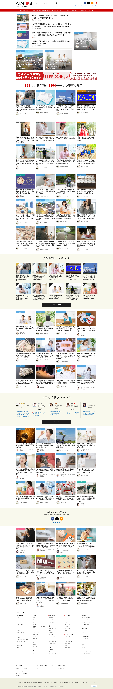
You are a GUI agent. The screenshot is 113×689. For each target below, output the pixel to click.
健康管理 (51, 617)
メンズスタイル (68, 10)
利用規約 (40, 682)
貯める (34, 617)
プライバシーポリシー (47, 682)
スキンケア (67, 619)
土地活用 (18, 635)
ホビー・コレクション (86, 651)
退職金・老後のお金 (37, 632)
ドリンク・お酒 (52, 653)
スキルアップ (68, 639)
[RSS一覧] (92, 3)
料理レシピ (51, 630)
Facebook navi (61, 671)
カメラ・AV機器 (85, 619)
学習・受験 (67, 647)
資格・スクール (68, 641)
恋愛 (82, 630)
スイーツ (51, 651)
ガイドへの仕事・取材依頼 (21, 673)
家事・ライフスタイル (53, 628)
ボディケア (67, 624)
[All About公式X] (88, 3)
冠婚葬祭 (51, 632)
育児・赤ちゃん (52, 641)
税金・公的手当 (36, 634)
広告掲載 (35, 682)
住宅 (27, 10)
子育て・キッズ (52, 643)
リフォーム (19, 622)
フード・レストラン (53, 649)
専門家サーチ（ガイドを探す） (22, 668)
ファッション (81, 10)
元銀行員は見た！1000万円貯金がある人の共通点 (73, 413)
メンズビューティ (85, 641)
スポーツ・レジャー (86, 653)
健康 (34, 10)
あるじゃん (35, 638)
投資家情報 (29, 682)
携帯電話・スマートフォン (87, 622)
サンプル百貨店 (61, 668)
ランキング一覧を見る (56, 304)
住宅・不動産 (20, 615)
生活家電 (51, 634)
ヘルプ (94, 682)
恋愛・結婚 (53, 10)
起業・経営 (67, 643)
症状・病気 (51, 619)
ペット (83, 655)
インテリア (19, 626)
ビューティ (38, 10)
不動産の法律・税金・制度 (22, 639)
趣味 (76, 10)
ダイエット (67, 628)
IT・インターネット (86, 624)
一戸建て (18, 617)
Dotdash (94, 686)
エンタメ (83, 647)
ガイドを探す (94, 5)
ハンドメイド (52, 636)
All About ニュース (40, 668)
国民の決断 (18, 675)
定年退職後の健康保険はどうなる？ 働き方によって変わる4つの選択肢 (56, 413)
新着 (24, 10)
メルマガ (80, 5)
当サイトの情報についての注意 (78, 682)
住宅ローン (35, 624)
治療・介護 (51, 622)
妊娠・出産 (51, 639)
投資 (34, 619)
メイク (66, 617)
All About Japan (40, 671)
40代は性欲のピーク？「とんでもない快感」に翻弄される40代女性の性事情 (89, 413)
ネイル (66, 626)
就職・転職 (67, 636)
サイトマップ (73, 5)
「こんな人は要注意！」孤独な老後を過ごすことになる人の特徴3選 (39, 414)
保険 (34, 622)
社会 (66, 645)
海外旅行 (35, 644)
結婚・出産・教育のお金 (38, 629)
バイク (34, 655)
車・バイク (91, 10)
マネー (30, 10)
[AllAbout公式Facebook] (85, 3)
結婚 (82, 632)
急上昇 (20, 10)
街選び (18, 630)
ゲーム (83, 649)
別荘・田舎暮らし (20, 632)
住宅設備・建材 (20, 624)
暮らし (48, 10)
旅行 (73, 10)
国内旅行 (35, 646)
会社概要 (19, 682)
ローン (34, 636)
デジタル (44, 10)
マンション (19, 619)
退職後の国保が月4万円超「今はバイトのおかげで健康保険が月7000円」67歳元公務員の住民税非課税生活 (23, 414)
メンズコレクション (86, 638)
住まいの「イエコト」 (21, 641)
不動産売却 (19, 637)
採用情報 (24, 682)
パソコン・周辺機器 (86, 617)
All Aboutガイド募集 (20, 671)
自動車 (34, 653)
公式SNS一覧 (86, 5)
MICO (66, 630)
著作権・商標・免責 (66, 682)
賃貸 (18, 628)
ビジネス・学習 (60, 10)
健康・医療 (52, 615)
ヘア (66, 622)
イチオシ (59, 673)
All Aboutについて (57, 682)
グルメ (86, 10)
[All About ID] (95, 3)
